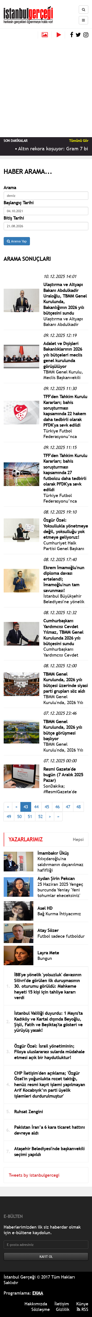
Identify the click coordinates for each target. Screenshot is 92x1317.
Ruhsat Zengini (28, 1111)
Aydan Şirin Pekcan (56, 878)
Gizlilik (62, 1309)
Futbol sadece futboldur (61, 936)
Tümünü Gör (78, 140)
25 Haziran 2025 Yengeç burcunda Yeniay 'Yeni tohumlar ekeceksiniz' (60, 889)
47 (68, 807)
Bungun (45, 958)
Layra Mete (48, 952)
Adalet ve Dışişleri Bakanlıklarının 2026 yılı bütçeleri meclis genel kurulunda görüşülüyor (62, 355)
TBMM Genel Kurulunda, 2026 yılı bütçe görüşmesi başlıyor (62, 730)
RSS (84, 1309)
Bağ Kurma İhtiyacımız (59, 913)
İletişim (61, 1304)
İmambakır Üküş (53, 853)
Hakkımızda (36, 1304)
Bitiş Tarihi (14, 218)
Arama (10, 187)
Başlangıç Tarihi (19, 202)
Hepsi (78, 839)
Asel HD (45, 908)
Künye (82, 1304)
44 (36, 807)
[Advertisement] (46, 86)
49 (9, 816)
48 (78, 807)
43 (26, 807)
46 (57, 807)
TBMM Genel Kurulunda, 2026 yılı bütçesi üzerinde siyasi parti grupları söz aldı (65, 682)
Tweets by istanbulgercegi (34, 1175)
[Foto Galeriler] (45, 34)
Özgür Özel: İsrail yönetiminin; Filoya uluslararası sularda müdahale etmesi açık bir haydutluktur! (49, 1051)
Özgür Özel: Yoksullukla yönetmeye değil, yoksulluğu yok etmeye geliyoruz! (65, 528)
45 (47, 807)
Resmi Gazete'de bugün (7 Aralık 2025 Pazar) (63, 774)
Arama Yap (18, 241)
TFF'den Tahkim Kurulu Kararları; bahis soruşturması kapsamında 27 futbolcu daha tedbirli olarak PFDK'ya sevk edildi (65, 472)
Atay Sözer (48, 930)
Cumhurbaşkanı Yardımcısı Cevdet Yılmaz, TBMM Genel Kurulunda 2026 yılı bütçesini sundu (63, 632)
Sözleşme (40, 1309)
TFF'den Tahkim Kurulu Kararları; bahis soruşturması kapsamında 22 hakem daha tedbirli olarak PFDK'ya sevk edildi (65, 411)
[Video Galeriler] (61, 34)
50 (19, 816)
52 (40, 816)
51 (30, 816)
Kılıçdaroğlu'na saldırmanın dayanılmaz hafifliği (60, 864)
